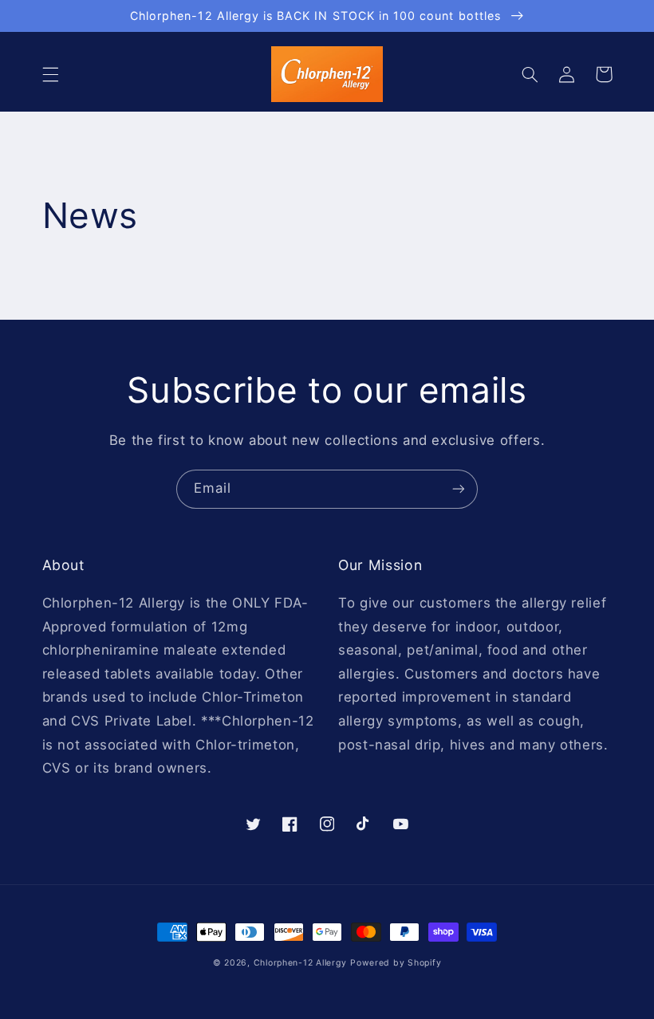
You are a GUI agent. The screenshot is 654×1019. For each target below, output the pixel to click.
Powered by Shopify (395, 963)
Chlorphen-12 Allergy (300, 963)
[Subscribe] (458, 489)
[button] (50, 74)
